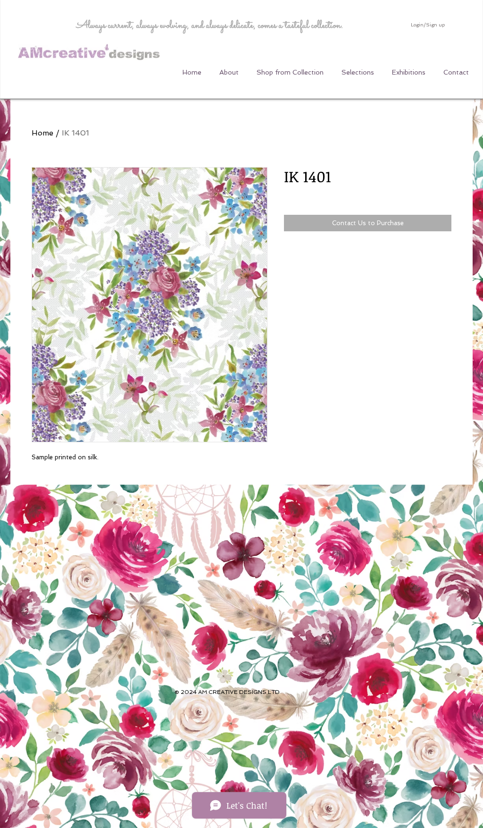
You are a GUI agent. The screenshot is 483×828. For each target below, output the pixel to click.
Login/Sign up (428, 24)
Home (42, 132)
